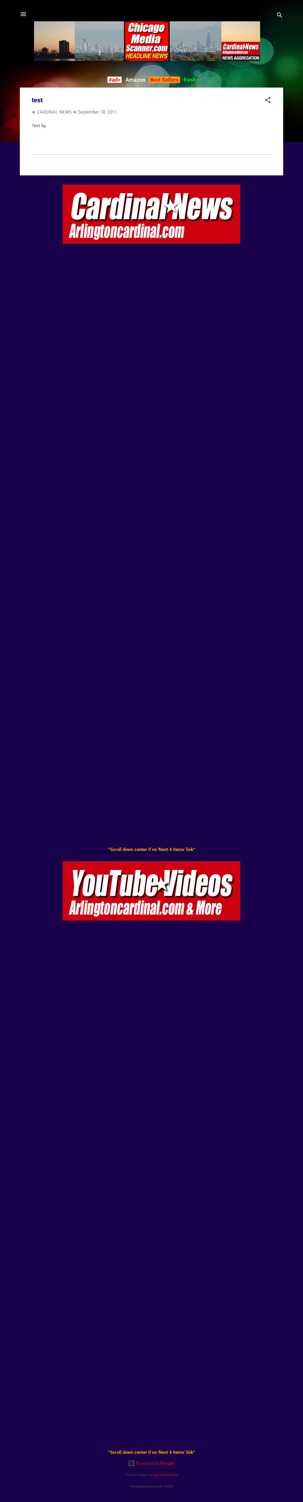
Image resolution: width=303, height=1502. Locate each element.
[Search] (279, 16)
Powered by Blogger (155, 1463)
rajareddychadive (165, 1475)
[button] (267, 101)
